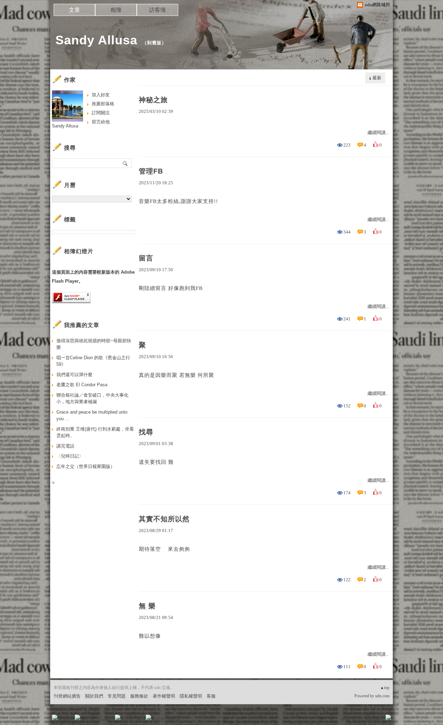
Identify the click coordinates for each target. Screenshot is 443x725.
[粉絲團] (54, 717)
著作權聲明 (164, 696)
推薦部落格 (103, 103)
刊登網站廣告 (67, 696)
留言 (146, 258)
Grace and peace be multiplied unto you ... (91, 415)
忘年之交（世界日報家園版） (85, 466)
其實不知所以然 (164, 519)
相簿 (115, 10)
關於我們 (94, 696)
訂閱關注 (101, 112)
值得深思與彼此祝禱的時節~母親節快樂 (93, 344)
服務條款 (139, 696)
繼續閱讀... (378, 132)
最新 (376, 77)
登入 (344, 719)
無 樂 (147, 606)
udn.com (382, 695)
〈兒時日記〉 (69, 456)
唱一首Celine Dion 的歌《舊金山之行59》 (93, 361)
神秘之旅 (153, 100)
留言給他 (101, 121)
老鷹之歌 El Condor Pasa (81, 384)
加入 (357, 719)
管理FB (151, 171)
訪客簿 (157, 10)
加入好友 (101, 94)
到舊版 (154, 42)
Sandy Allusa (96, 40)
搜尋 (125, 163)
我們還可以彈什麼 (74, 374)
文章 (74, 10)
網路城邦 (374, 719)
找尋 (146, 432)
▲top (384, 687)
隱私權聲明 (191, 696)
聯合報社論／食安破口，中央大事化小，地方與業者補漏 (92, 398)
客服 (211, 696)
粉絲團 (66, 719)
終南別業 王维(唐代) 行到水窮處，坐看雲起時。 (95, 432)
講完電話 (65, 446)
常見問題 (117, 696)
